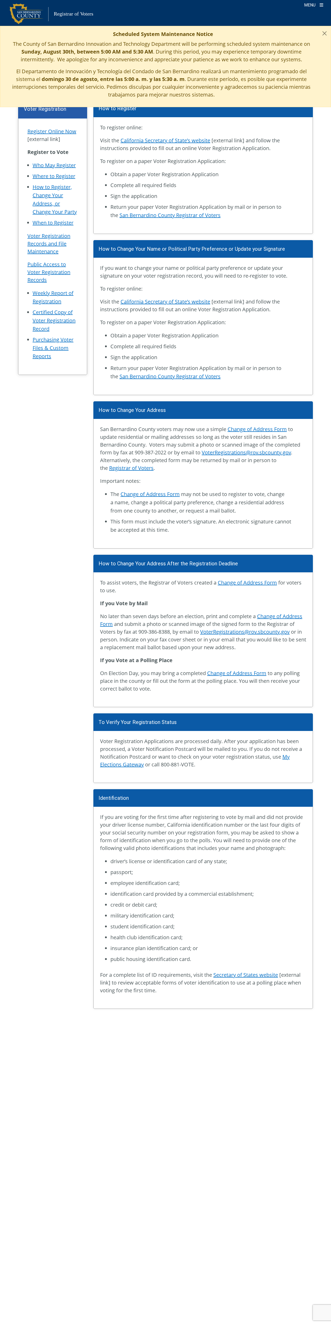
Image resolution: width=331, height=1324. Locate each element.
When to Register (53, 222)
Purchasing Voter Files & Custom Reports (53, 348)
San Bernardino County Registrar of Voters (170, 215)
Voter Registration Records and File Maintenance (48, 243)
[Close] (324, 33)
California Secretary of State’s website (165, 140)
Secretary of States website (245, 974)
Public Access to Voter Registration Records (48, 272)
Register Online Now (51, 131)
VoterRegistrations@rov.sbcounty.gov (246, 452)
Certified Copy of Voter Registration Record (54, 320)
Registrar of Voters (131, 467)
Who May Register (54, 165)
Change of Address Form (257, 429)
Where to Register (54, 176)
